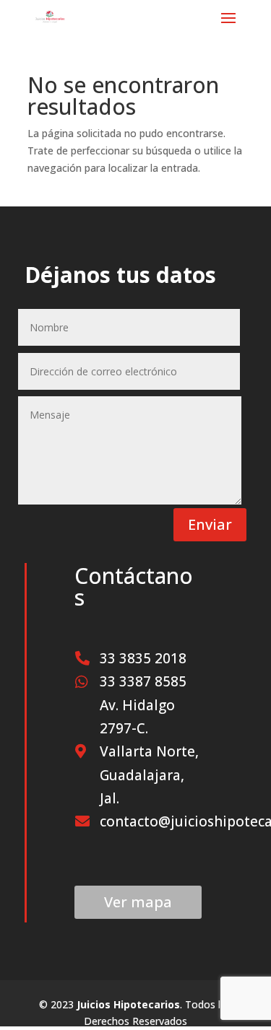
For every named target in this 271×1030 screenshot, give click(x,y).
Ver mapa (138, 902)
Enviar (210, 524)
